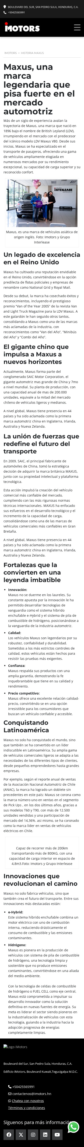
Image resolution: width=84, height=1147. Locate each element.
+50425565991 (16, 12)
